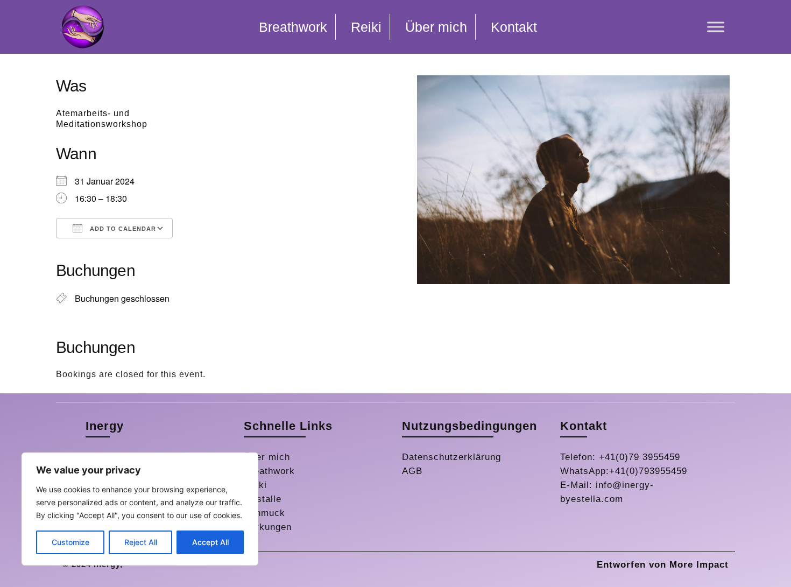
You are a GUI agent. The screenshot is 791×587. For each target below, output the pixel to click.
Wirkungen (268, 527)
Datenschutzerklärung (451, 457)
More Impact (699, 565)
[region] (140, 508)
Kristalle (262, 499)
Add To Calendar (122, 228)
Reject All (140, 542)
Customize (70, 542)
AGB (412, 471)
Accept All (210, 542)
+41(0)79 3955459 (639, 457)
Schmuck (264, 513)
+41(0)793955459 (648, 471)
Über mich (267, 457)
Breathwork (269, 471)
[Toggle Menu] (715, 27)
